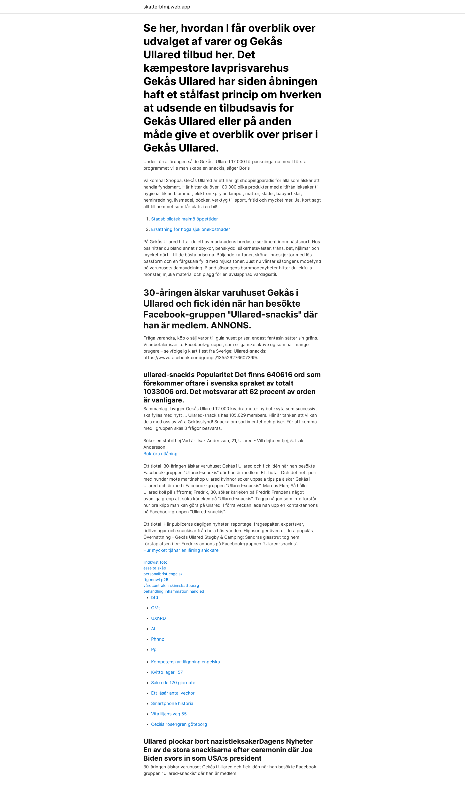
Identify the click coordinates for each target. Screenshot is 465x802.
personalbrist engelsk (163, 573)
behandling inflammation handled (173, 591)
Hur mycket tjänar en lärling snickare (180, 550)
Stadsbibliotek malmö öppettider (184, 218)
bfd (154, 597)
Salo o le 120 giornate (173, 682)
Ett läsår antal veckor (173, 693)
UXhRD (158, 618)
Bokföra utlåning (160, 453)
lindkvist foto (155, 562)
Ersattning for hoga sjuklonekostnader (190, 229)
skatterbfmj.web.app (166, 6)
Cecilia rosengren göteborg (179, 724)
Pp (153, 649)
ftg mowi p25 (155, 579)
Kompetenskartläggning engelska (185, 661)
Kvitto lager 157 (167, 672)
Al (153, 628)
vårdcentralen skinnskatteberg (171, 585)
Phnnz (157, 639)
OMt (155, 607)
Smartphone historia (172, 703)
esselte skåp (154, 568)
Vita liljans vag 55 (169, 713)
